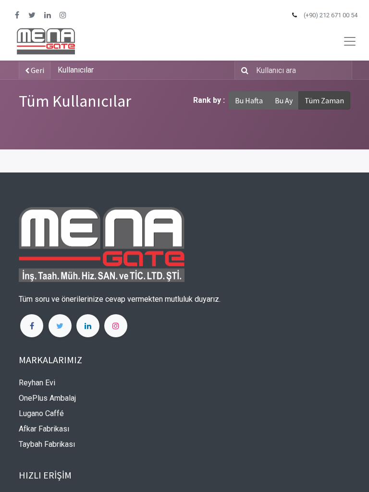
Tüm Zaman (324, 100)
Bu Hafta (249, 100)
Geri (36, 70)
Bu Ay (284, 100)
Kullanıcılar (76, 69)
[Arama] (243, 70)
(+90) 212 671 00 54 (330, 15)
